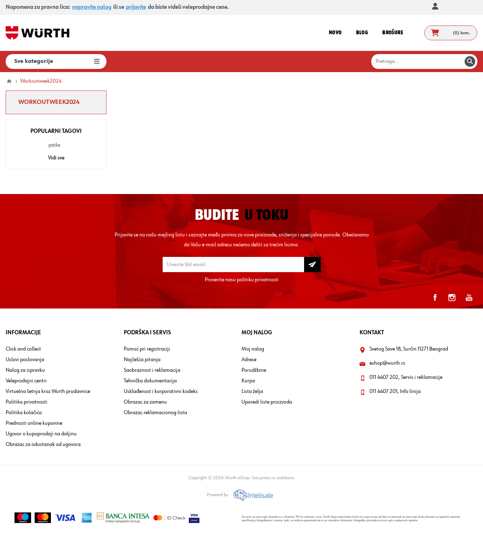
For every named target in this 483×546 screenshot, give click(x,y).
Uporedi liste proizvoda (267, 402)
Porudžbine (254, 370)
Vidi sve (56, 158)
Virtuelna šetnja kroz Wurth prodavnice (48, 391)
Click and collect (23, 349)
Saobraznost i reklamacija (152, 370)
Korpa (248, 381)
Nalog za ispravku (25, 370)
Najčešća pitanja (142, 360)
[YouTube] (469, 297)
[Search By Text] (470, 61)
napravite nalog (91, 7)
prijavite (136, 7)
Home (9, 81)
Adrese (249, 360)
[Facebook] (435, 297)
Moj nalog (253, 349)
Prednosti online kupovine (34, 423)
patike (54, 145)
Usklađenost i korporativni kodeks (161, 391)
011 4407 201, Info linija (395, 391)
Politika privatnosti (26, 402)
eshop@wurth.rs (387, 363)
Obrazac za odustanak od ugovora (43, 444)
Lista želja (252, 391)
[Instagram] (452, 297)
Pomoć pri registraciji (147, 349)
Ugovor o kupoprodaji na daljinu (41, 434)
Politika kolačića (24, 413)
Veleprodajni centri (26, 381)
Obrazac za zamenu (145, 402)
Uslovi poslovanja (25, 360)
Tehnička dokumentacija (150, 381)
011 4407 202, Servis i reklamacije (405, 377)
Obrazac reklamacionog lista (155, 413)
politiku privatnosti (258, 280)
